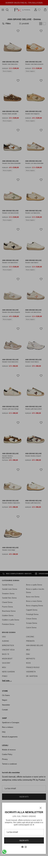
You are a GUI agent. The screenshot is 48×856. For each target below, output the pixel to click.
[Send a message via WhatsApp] (4, 852)
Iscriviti (24, 840)
